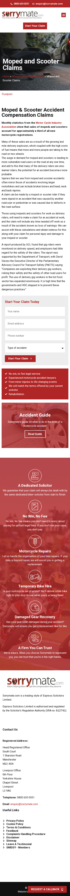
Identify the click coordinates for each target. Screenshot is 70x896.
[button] (63, 15)
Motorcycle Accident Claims (28, 76)
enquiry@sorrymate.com (24, 804)
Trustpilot (7, 94)
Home (6, 76)
